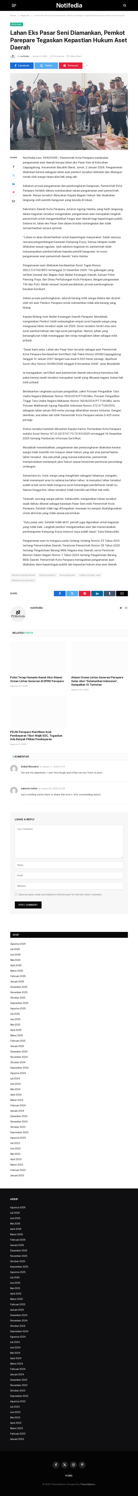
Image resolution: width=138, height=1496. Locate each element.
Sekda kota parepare (23, 580)
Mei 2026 (15, 960)
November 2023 (19, 1121)
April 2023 (16, 1159)
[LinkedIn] (13, 183)
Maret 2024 (16, 1100)
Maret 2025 (16, 1035)
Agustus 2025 (18, 1008)
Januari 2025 (17, 1046)
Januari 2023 (17, 1175)
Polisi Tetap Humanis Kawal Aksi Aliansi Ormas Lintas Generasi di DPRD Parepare (37, 679)
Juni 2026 (15, 954)
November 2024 (19, 1057)
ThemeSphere (87, 1484)
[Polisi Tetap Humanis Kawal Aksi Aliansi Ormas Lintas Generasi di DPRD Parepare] (38, 657)
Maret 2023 (16, 1164)
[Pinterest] (13, 192)
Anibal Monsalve (30, 766)
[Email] (13, 201)
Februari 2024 (18, 1105)
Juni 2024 (15, 1084)
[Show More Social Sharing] (86, 65)
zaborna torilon (29, 788)
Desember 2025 (18, 987)
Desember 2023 (18, 1116)
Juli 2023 (15, 1143)
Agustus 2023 (18, 1137)
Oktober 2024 (18, 1062)
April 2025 (16, 1030)
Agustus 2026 (18, 944)
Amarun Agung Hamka (23, 575)
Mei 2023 (15, 1154)
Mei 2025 (15, 1024)
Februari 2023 (18, 1170)
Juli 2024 (15, 1078)
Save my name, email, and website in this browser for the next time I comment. (60, 894)
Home (69, 1475)
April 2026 (16, 965)
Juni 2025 (15, 1019)
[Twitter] (13, 175)
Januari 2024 (17, 1111)
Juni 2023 (15, 1148)
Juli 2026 (15, 949)
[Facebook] (13, 166)
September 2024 (19, 1067)
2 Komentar (58, 56)
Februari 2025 (18, 1040)
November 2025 (19, 992)
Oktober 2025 (17, 997)
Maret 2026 (16, 970)
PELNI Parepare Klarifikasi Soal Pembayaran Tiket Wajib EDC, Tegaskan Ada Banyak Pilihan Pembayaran (36, 735)
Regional (16, 24)
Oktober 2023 (17, 1127)
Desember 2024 (19, 1051)
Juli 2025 (15, 1014)
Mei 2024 (15, 1089)
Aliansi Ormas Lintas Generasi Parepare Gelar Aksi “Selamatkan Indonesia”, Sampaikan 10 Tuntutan (97, 681)
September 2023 (19, 1132)
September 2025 (19, 1003)
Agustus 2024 (18, 1073)
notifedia (24, 56)
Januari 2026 (17, 981)
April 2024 (16, 1094)
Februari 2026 (18, 976)
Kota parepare (67, 575)
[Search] (124, 5)
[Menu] (14, 5)
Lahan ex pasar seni (89, 575)
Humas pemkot (47, 575)
